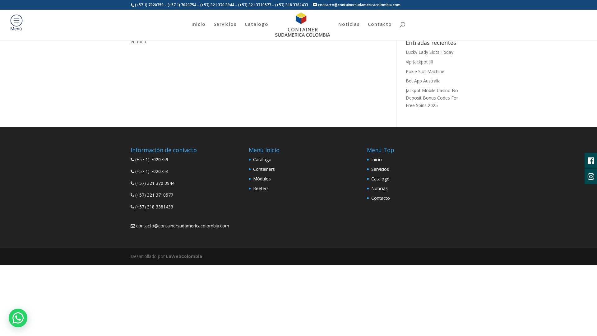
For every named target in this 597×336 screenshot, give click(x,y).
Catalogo (256, 24)
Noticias (349, 24)
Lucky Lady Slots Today (429, 52)
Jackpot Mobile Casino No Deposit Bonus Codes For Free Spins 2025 (432, 97)
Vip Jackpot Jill (419, 62)
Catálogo (262, 159)
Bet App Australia (423, 81)
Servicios (225, 24)
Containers (264, 169)
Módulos (262, 179)
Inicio (199, 24)
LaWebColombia (184, 256)
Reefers (261, 188)
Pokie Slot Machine (425, 71)
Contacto (380, 24)
